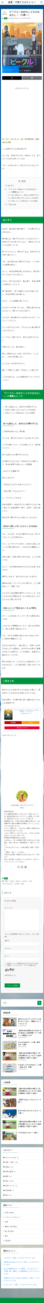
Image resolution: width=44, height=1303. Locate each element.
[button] (12, 78)
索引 (6, 1236)
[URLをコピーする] (32, 78)
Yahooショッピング (22, 727)
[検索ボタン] (41, 2)
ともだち (17, 884)
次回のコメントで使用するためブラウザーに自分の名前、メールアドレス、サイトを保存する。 (22, 964)
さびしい (18, 881)
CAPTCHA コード (10, 975)
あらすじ (10, 185)
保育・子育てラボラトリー (22, 2)
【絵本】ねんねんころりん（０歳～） (16, 1262)
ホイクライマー (26, 1258)
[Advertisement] (22, 112)
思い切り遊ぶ (9, 1231)
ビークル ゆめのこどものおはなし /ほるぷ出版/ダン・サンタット (26, 710)
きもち (12, 881)
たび (30, 881)
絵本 (6, 18)
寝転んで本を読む (11, 1226)
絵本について (11, 1185)
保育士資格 (10, 1171)
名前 (7, 940)
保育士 (9, 1167)
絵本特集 (9, 1190)
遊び (8, 1195)
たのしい (25, 881)
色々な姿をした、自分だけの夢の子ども (25, 195)
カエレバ (29, 713)
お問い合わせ (9, 1212)
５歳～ (6, 881)
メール (8, 948)
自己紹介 (8, 1240)
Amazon (31, 722)
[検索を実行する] (39, 1003)
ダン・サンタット (8, 884)
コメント (8, 908)
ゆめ (22, 884)
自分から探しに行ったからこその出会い (25, 198)
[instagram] (22, 867)
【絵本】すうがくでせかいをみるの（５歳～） (19, 1278)
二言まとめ (11, 204)
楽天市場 (13, 722)
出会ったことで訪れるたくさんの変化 (24, 201)
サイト (7, 956)
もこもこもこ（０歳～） (11, 1284)
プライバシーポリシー (12, 1217)
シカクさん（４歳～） (11, 1258)
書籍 (8, 1176)
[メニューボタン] (2, 2)
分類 (6, 1222)
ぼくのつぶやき (12, 1157)
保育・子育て (11, 1162)
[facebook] (18, 867)
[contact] (25, 867)
